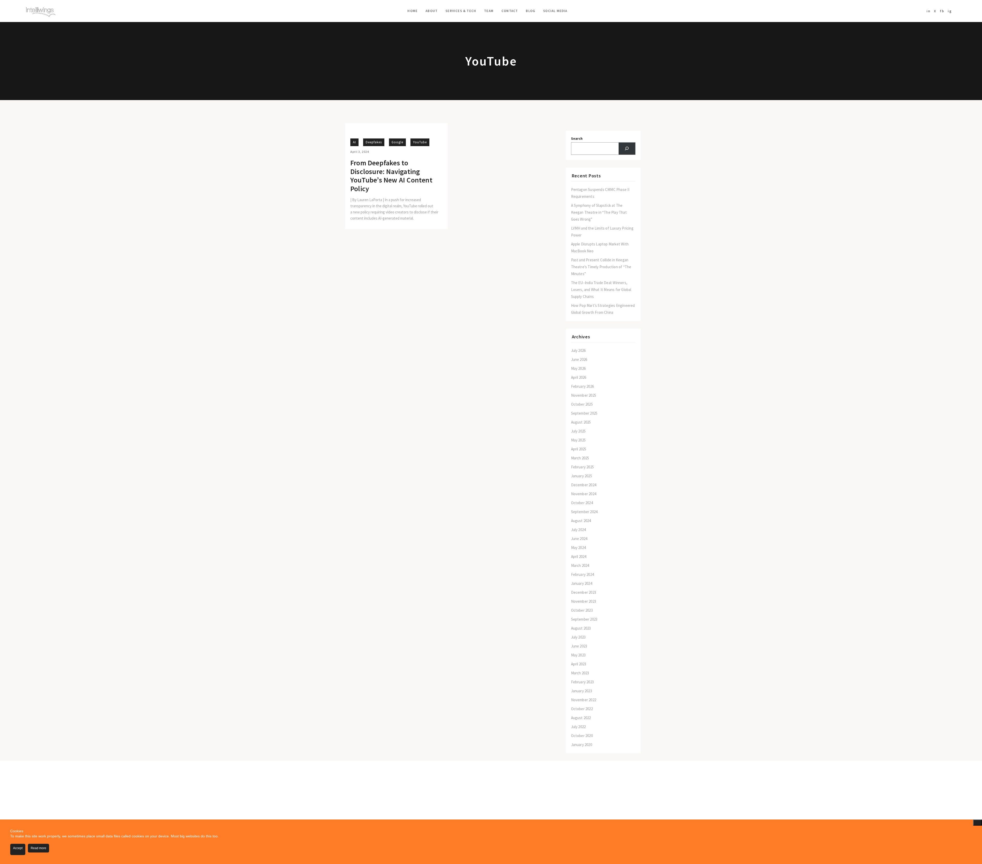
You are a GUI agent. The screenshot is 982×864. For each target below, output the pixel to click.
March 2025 (580, 458)
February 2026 (582, 386)
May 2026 (578, 368)
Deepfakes (374, 142)
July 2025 (578, 431)
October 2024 (582, 502)
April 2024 (578, 556)
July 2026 (578, 350)
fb (942, 11)
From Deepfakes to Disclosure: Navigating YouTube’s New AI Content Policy (391, 176)
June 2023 (579, 646)
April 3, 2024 (359, 152)
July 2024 (578, 529)
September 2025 (584, 413)
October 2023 (582, 610)
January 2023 (581, 690)
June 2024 (579, 538)
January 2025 (581, 475)
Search (577, 138)
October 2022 (582, 708)
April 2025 (578, 449)
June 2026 (579, 359)
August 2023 (581, 628)
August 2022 (581, 717)
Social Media (555, 11)
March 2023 (580, 673)
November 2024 (583, 493)
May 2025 (578, 440)
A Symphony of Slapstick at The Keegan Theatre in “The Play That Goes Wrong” (599, 212)
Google (397, 142)
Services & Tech (460, 11)
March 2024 (580, 565)
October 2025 (582, 404)
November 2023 (583, 601)
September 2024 (584, 511)
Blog (530, 11)
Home (412, 11)
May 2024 (578, 547)
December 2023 (583, 592)
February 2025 (582, 467)
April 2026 (578, 377)
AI (354, 142)
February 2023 (582, 681)
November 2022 (583, 699)
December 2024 (583, 484)
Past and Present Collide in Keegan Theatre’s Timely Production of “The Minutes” (601, 266)
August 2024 (581, 520)
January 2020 (581, 744)
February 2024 (582, 574)
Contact (509, 11)
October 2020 (582, 735)
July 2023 (578, 637)
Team (489, 11)
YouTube (420, 142)
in (929, 11)
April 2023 (578, 664)
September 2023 (584, 619)
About (432, 11)
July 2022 (578, 726)
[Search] (627, 149)
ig (950, 11)
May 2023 (578, 655)
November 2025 (583, 395)
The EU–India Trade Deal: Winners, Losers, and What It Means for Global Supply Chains (601, 289)
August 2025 (581, 422)
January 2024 (581, 583)
